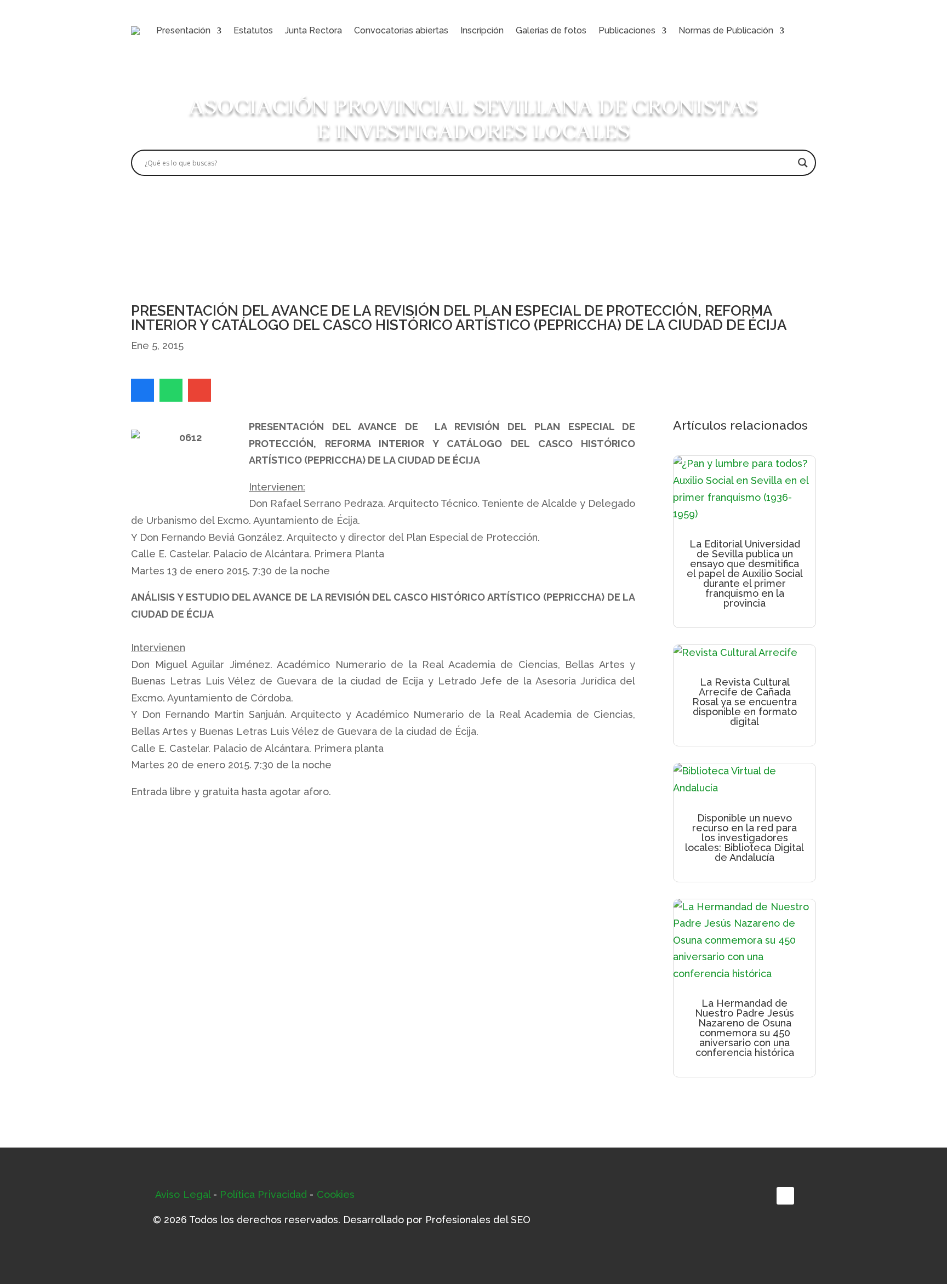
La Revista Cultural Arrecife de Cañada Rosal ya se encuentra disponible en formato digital (744, 701)
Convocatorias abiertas (401, 30)
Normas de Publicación (725, 30)
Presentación (183, 30)
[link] (142, 390)
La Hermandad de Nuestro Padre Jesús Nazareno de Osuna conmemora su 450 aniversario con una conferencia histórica (744, 1027)
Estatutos (253, 30)
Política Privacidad (263, 1194)
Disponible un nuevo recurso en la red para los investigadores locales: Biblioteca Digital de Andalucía (744, 837)
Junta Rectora (313, 30)
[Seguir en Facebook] (785, 1196)
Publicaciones (626, 30)
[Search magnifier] (803, 162)
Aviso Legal (182, 1194)
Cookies (336, 1194)
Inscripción (482, 30)
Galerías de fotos (551, 30)
